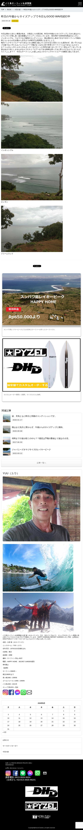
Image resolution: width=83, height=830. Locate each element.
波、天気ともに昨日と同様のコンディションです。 (34, 416)
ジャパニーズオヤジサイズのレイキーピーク (31, 449)
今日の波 (15, 21)
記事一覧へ (41, 463)
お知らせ (6, 740)
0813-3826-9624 (22, 777)
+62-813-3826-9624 (25, 780)
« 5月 (4, 732)
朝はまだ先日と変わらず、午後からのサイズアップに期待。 (38, 427)
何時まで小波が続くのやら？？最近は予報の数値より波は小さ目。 (41, 438)
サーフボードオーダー (10, 746)
